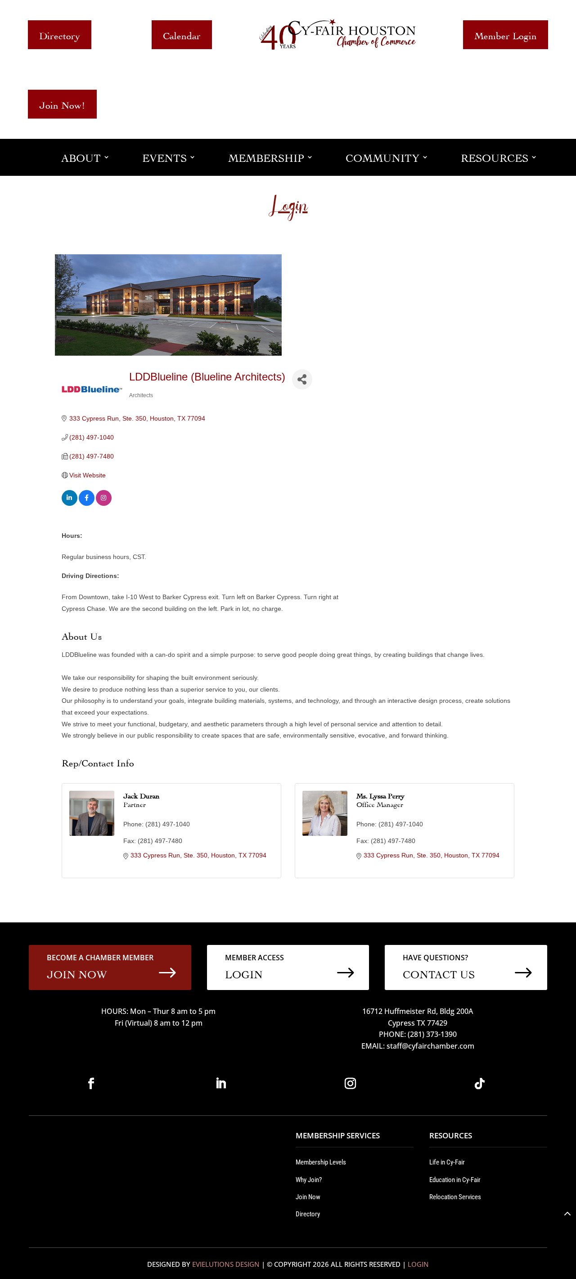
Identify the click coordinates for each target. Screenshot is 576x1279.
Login (418, 1264)
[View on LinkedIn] (69, 503)
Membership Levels (321, 1162)
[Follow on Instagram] (350, 1084)
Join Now (308, 1197)
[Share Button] (302, 379)
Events (164, 156)
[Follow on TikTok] (479, 1084)
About (81, 156)
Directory (59, 34)
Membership (266, 156)
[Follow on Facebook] (91, 1084)
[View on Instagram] (104, 503)
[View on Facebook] (86, 503)
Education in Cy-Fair (455, 1180)
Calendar (182, 34)
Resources (494, 156)
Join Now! (62, 103)
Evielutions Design (226, 1264)
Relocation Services (455, 1197)
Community (382, 156)
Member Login (505, 34)
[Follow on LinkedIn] (220, 1084)
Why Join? (309, 1180)
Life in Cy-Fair (447, 1162)
